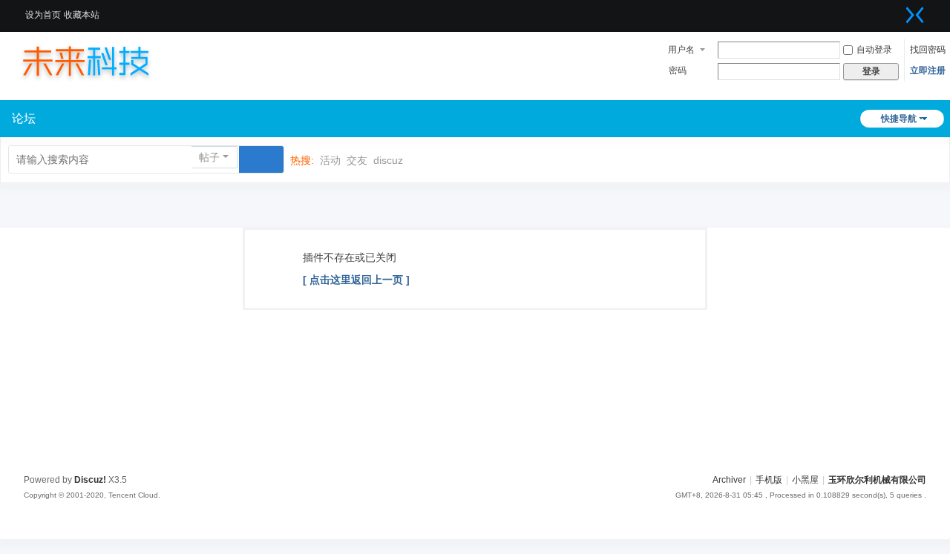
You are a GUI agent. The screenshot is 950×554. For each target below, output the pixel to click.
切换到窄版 (915, 15)
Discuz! (90, 480)
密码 (678, 70)
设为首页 (43, 15)
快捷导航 (899, 118)
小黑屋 (805, 480)
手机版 (769, 480)
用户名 (681, 49)
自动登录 (874, 49)
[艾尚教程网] (100, 61)
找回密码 (928, 49)
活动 (330, 160)
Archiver (729, 480)
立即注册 (928, 70)
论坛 (24, 118)
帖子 (209, 157)
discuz (388, 160)
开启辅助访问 (896, 10)
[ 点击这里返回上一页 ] (356, 280)
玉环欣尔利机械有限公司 (877, 480)
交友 (357, 160)
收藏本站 (81, 15)
